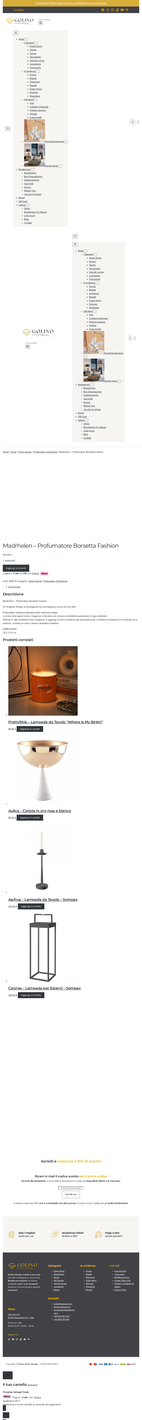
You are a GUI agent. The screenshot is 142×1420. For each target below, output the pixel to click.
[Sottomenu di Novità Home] (60, 166)
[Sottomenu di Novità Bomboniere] (66, 141)
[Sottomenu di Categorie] (36, 43)
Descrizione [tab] (14, 587)
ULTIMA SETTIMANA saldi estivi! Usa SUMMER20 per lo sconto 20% (71, 3)
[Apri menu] (8, 128)
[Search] (40, 23)
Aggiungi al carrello (16, 568)
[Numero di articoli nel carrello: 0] (138, 121)
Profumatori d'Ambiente (45, 452)
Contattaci (18, 10)
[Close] (8, 1375)
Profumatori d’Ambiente (55, 581)
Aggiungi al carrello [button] (30, 729)
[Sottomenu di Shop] (26, 39)
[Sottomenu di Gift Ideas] (35, 99)
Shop (13, 452)
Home (6, 452)
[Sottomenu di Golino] (27, 205)
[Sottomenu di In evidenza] (37, 71)
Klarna (35, 573)
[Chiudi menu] (16, 33)
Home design (25, 452)
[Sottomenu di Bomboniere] (33, 169)
